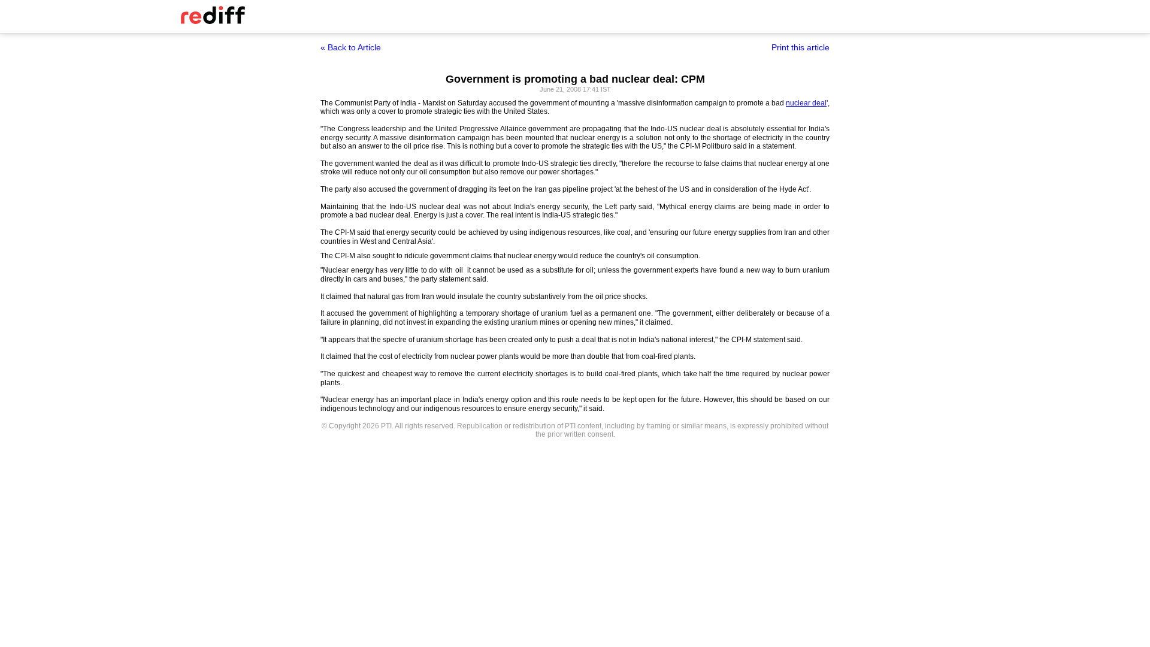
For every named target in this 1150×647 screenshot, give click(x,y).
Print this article (800, 47)
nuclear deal (806, 103)
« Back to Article (350, 47)
